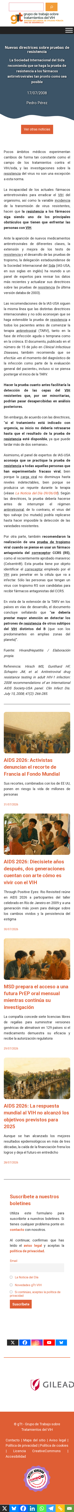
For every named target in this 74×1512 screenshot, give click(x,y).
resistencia (12, 174)
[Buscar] (51, 7)
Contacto (13, 1440)
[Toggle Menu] (69, 30)
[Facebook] (25, 1343)
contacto (17, 1230)
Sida (52, 266)
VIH (61, 195)
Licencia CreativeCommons (37, 1451)
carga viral (29, 477)
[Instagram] (37, 1343)
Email (13, 1261)
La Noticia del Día (26, 1277)
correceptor (41, 553)
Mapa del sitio (34, 1440)
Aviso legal (57, 1440)
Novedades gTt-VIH (28, 1285)
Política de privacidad (21, 1445)
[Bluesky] (61, 1343)
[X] (12, 1343)
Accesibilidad (16, 1456)
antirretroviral (26, 331)
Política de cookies (54, 1445)
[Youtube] (49, 1343)
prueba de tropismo (53, 542)
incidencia (62, 200)
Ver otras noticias (37, 129)
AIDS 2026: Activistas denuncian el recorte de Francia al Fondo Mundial (32, 767)
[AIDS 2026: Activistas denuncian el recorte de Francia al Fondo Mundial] (37, 750)
